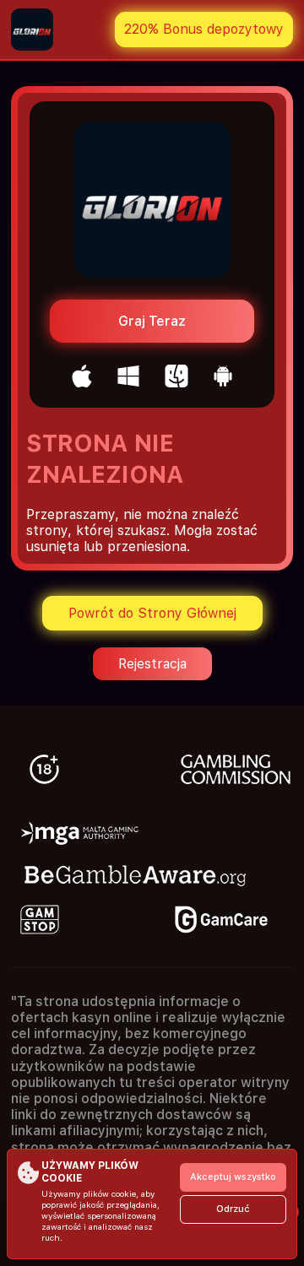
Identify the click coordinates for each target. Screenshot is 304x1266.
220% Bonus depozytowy (204, 29)
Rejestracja (152, 664)
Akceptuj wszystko (233, 1176)
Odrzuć (233, 1209)
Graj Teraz (152, 321)
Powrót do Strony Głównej (152, 613)
